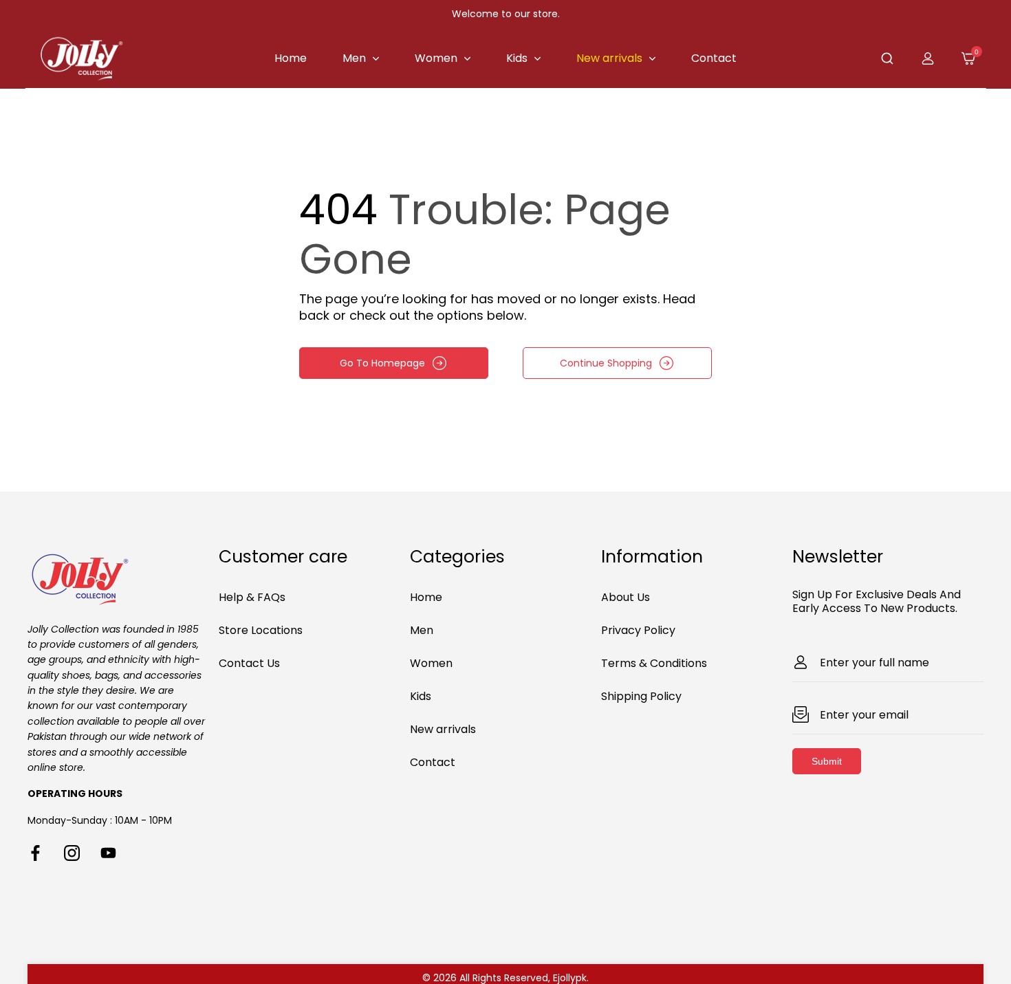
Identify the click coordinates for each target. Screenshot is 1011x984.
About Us (625, 597)
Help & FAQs (252, 597)
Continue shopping (606, 363)
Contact (432, 762)
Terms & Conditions (654, 663)
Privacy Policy (638, 630)
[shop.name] (123, 577)
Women (431, 663)
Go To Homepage (382, 363)
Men (421, 630)
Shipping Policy (641, 696)
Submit (827, 761)
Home (426, 597)
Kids (420, 696)
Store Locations (261, 630)
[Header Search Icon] (887, 58)
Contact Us (249, 663)
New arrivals (443, 729)
